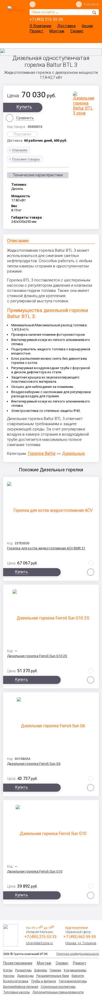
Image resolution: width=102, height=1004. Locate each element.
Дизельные (73, 453)
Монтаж (56, 31)
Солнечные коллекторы (58, 987)
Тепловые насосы (16, 992)
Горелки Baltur (42, 453)
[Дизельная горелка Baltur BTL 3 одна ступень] (84, 103)
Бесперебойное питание (20, 987)
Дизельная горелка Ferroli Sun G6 (33, 764)
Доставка (66, 25)
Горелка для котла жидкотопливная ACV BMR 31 (46, 548)
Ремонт (79, 963)
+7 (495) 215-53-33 (46, 19)
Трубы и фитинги (43, 981)
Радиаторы (23, 970)
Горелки (55, 970)
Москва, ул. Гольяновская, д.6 (82, 943)
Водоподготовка (15, 981)
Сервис (76, 31)
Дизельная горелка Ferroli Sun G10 (34, 871)
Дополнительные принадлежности (58, 992)
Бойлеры (40, 970)
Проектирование (17, 963)
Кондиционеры (75, 970)
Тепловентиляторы (73, 981)
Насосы (8, 976)
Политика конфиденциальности (77, 953)
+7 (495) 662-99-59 (80, 937)
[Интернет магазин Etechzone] (15, 17)
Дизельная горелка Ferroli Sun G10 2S (37, 656)
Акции (87, 25)
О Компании (40, 25)
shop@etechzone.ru (39, 943)
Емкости (78, 976)
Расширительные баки (52, 976)
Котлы (8, 970)
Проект (36, 31)
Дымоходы (25, 976)
